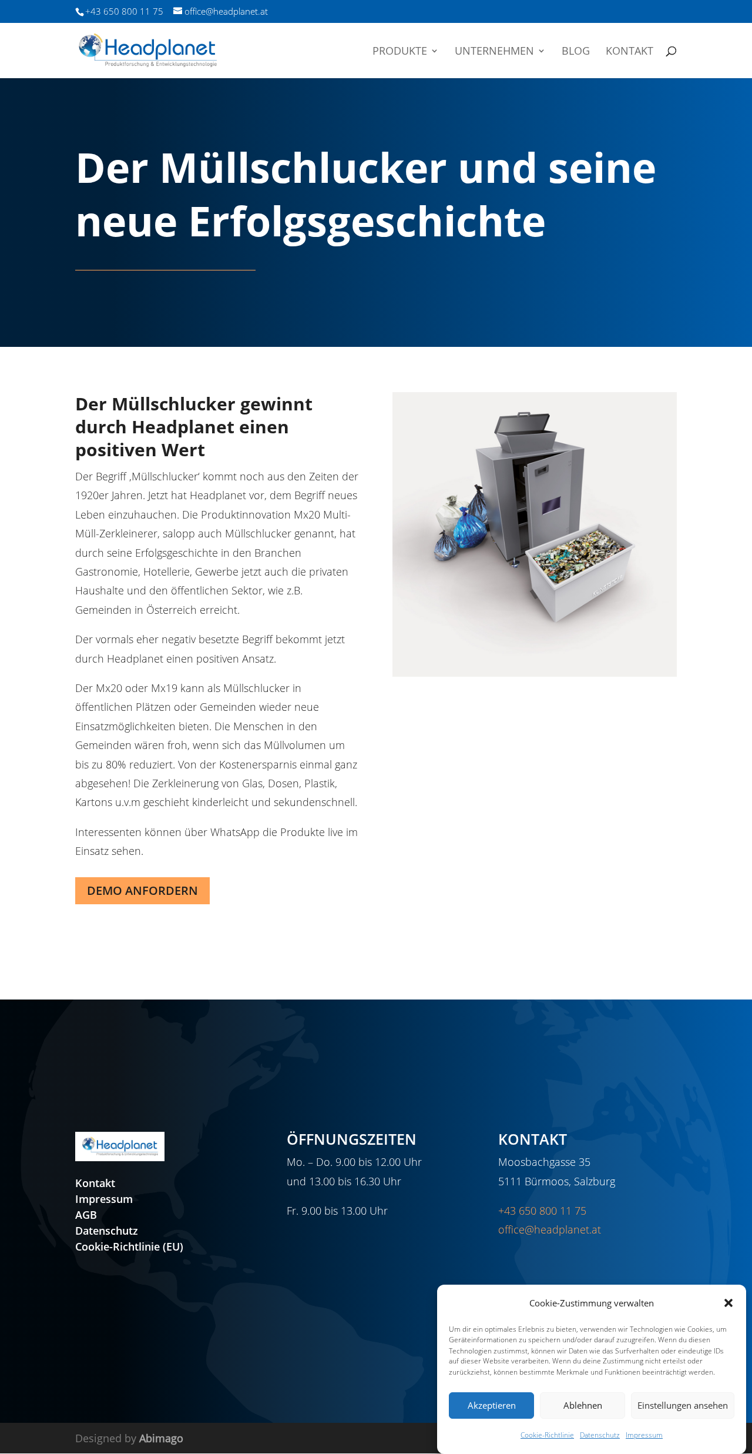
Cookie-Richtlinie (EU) (129, 1246)
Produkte (399, 52)
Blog (576, 52)
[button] (728, 1303)
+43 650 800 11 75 (542, 1211)
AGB (86, 1215)
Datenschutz (600, 1435)
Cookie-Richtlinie (547, 1435)
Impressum (644, 1435)
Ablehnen (582, 1405)
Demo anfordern (142, 890)
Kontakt (629, 52)
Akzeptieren (492, 1405)
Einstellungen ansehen (682, 1405)
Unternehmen (494, 52)
